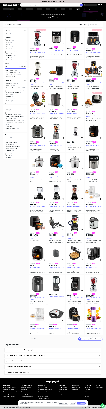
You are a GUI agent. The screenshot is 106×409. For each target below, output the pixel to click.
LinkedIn (87, 396)
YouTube (87, 394)
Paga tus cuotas (76, 387)
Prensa (61, 391)
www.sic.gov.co (26, 407)
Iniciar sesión (99, 9)
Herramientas (29, 9)
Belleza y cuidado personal (10, 391)
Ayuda (78, 9)
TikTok (86, 391)
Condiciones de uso (43, 396)
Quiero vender (99, 387)
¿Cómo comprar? (42, 387)
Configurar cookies (63, 403)
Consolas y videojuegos (9, 396)
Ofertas (20, 9)
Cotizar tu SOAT (76, 389)
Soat (56, 9)
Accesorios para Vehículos (9, 387)
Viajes (63, 9)
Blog (60, 394)
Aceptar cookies (81, 403)
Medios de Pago (63, 389)
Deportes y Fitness (26, 387)
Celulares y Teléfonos (8, 394)
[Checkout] (101, 5)
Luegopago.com (17, 407)
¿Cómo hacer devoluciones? (45, 389)
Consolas (39, 9)
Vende (70, 9)
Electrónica (24, 389)
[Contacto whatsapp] (102, 405)
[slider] (25, 68)
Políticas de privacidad (43, 398)
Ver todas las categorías (27, 396)
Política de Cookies (24, 403)
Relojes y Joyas (25, 394)
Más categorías (9, 9)
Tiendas (48, 9)
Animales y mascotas (8, 389)
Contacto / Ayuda (42, 394)
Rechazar (73, 403)
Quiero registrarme (89, 9)
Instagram (87, 387)
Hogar (22, 391)
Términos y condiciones (44, 391)
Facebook (87, 389)
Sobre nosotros (63, 387)
